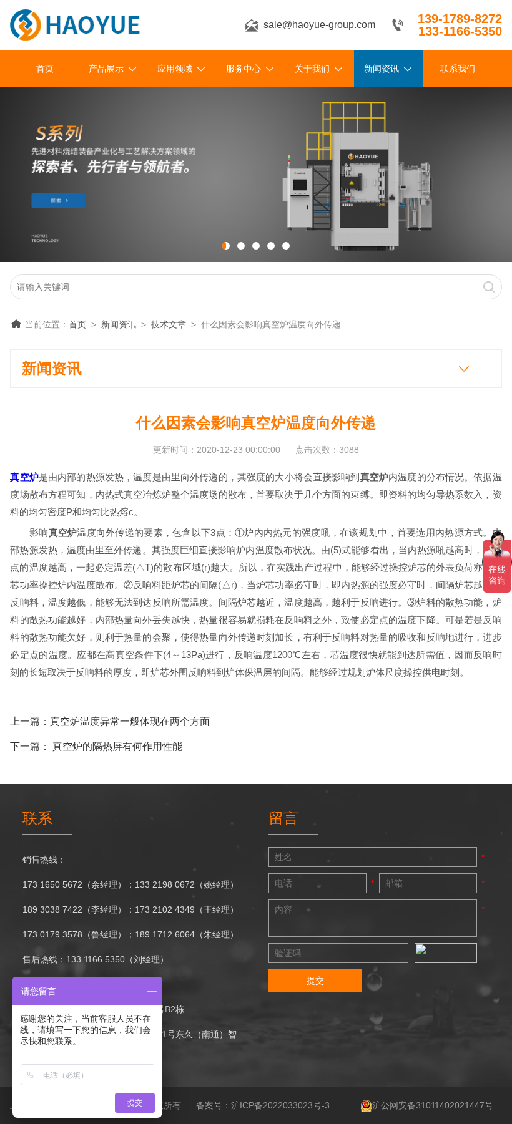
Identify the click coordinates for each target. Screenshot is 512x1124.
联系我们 (457, 69)
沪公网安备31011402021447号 (432, 1105)
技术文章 (168, 324)
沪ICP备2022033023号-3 (280, 1105)
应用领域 (174, 69)
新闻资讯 (381, 69)
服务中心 (243, 69)
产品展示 (106, 69)
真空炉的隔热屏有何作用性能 (117, 746)
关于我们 (312, 69)
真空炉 (24, 477)
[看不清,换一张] (446, 953)
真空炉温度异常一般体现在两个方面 (130, 721)
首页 (45, 69)
